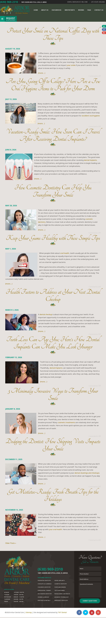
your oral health (55, 529)
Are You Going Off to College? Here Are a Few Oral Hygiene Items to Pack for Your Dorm (53, 84)
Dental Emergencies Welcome (77, 2)
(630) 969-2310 (9, 2)
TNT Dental (62, 612)
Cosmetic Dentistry (60, 584)
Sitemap (29, 612)
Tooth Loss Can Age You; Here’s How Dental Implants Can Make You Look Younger (52, 343)
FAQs (89, 10)
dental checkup (46, 314)
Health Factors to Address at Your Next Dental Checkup (53, 295)
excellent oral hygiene (91, 115)
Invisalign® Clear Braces (62, 594)
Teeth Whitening (59, 590)
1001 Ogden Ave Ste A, (33, 2)
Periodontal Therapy (44, 590)
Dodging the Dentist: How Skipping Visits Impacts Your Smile (53, 445)
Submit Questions (90, 601)
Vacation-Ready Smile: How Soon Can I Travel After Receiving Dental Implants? (53, 135)
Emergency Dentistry (61, 600)
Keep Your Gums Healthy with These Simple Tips (53, 238)
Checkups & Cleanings (44, 584)
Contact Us (98, 10)
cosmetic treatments (66, 422)
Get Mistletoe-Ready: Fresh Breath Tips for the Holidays (52, 495)
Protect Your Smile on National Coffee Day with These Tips (53, 34)
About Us (44, 10)
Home (36, 10)
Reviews (81, 10)
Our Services (56, 10)
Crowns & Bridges (43, 597)
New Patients (70, 10)
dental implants (90, 160)
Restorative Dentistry (45, 594)
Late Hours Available (98, 2)
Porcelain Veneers (60, 587)
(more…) (41, 73)
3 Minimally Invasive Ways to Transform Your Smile (53, 394)
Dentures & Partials (44, 600)
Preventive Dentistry (44, 580)
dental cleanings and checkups (87, 473)
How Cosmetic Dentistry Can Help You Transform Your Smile (52, 191)
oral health (64, 253)
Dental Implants (59, 580)
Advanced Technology (61, 597)
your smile (71, 65)
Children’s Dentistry (44, 587)
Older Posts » (10, 543)
